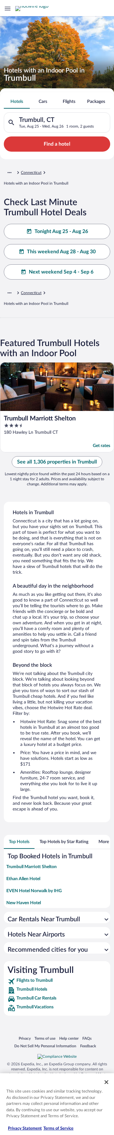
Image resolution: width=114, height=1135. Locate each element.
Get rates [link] (101, 446)
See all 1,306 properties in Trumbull (57, 461)
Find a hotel (57, 144)
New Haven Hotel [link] (23, 903)
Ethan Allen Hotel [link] (23, 879)
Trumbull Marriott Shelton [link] (31, 867)
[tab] (17, 102)
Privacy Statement (25, 1128)
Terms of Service (58, 1128)
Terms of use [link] (45, 1038)
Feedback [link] (88, 1046)
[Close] (106, 1082)
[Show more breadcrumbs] (9, 172)
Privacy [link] (25, 1038)
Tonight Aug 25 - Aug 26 (61, 231)
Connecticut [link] (31, 172)
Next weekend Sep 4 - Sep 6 (61, 271)
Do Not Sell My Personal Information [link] (45, 1046)
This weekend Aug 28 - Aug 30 (61, 251)
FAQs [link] (87, 1038)
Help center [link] (69, 1038)
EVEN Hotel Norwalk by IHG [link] (34, 891)
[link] (57, 981)
